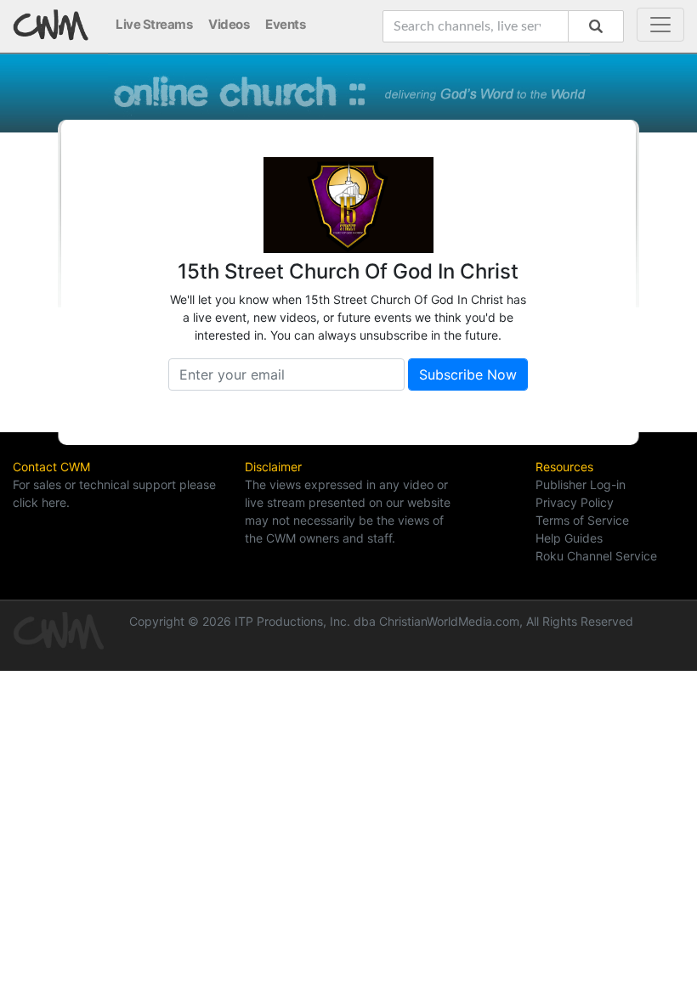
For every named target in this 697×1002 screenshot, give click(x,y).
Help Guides (569, 538)
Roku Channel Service (596, 556)
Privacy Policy (575, 502)
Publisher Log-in (581, 484)
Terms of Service (582, 520)
